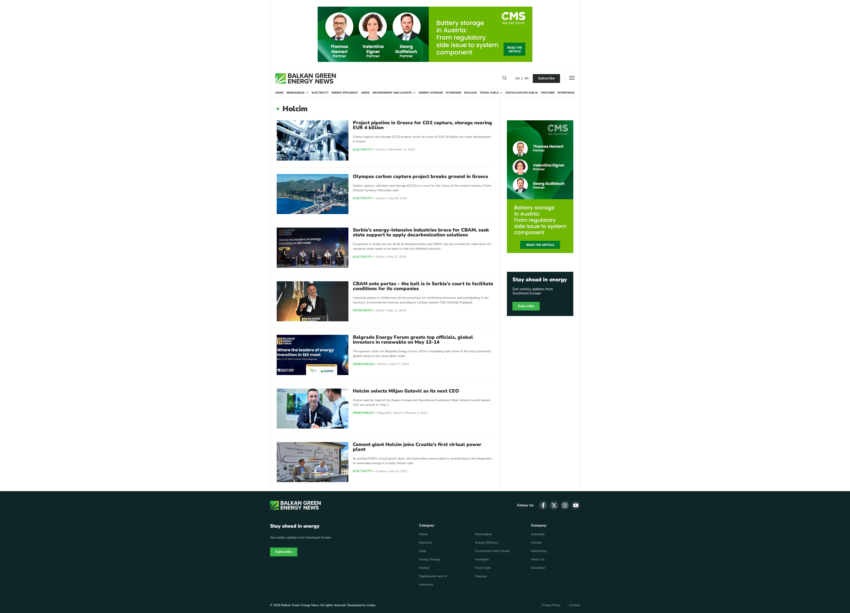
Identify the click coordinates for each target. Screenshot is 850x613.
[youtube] (576, 505)
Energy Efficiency (345, 92)
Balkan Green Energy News (300, 605)
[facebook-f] (543, 505)
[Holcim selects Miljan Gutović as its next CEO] (312, 409)
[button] (504, 78)
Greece (380, 149)
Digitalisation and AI (522, 92)
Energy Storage (431, 92)
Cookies (574, 605)
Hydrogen (453, 92)
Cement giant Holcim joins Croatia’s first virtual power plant (417, 447)
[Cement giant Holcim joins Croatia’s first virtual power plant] (312, 462)
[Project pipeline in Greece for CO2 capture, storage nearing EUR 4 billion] (312, 140)
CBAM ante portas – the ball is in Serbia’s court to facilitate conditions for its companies (423, 286)
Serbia (380, 256)
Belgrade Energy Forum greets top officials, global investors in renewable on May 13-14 (413, 340)
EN (518, 78)
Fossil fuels (489, 92)
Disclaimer (538, 568)
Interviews (566, 92)
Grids (365, 92)
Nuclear (470, 92)
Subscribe (546, 78)
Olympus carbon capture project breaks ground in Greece (420, 176)
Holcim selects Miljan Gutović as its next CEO (406, 391)
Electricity (320, 92)
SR (526, 78)
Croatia (381, 471)
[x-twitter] (554, 505)
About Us (537, 559)
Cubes (371, 605)
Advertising (539, 551)
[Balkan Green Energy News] (305, 78)
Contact (536, 542)
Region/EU (385, 413)
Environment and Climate (392, 92)
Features (548, 92)
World (397, 413)
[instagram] (565, 505)
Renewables (295, 92)
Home (279, 92)
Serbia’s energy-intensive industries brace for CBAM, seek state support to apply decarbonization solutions (421, 232)
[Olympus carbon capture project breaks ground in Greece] (312, 194)
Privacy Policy (551, 605)
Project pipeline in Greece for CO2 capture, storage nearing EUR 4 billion (422, 125)
